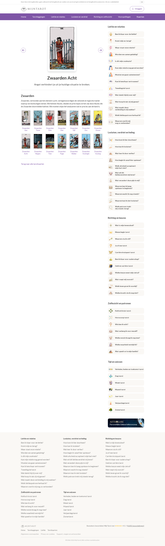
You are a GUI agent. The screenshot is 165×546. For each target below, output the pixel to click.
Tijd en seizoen (69, 492)
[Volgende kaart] (100, 50)
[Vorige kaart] (23, 50)
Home (23, 17)
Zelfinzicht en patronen (31, 492)
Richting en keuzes (113, 438)
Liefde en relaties (28, 438)
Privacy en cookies (48, 534)
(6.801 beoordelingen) (136, 526)
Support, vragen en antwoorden (69, 534)
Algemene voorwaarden (30, 534)
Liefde (43, 530)
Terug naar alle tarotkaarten (32, 164)
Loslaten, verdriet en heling (74, 438)
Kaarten (140, 17)
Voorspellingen (124, 17)
